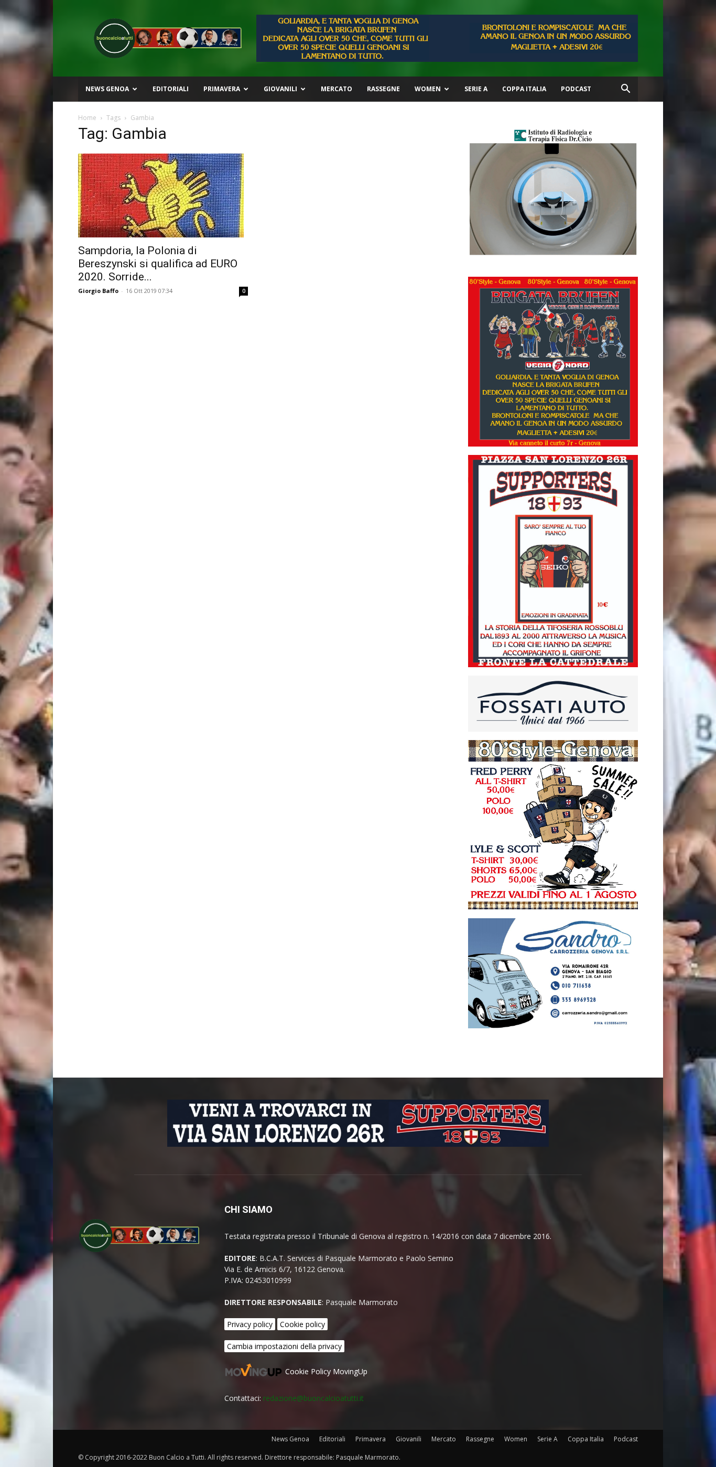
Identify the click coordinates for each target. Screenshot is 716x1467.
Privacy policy (250, 1324)
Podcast (576, 88)
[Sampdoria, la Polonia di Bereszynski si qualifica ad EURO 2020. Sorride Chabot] (163, 195)
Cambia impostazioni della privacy (284, 1346)
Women (428, 88)
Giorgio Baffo (98, 291)
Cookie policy (302, 1324)
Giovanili (280, 88)
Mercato (336, 88)
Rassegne (383, 88)
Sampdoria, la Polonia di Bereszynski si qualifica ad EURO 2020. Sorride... (157, 263)
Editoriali (171, 88)
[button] (625, 90)
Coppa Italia (524, 88)
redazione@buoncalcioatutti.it (313, 1398)
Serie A (475, 88)
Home (87, 117)
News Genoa (107, 88)
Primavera (221, 88)
